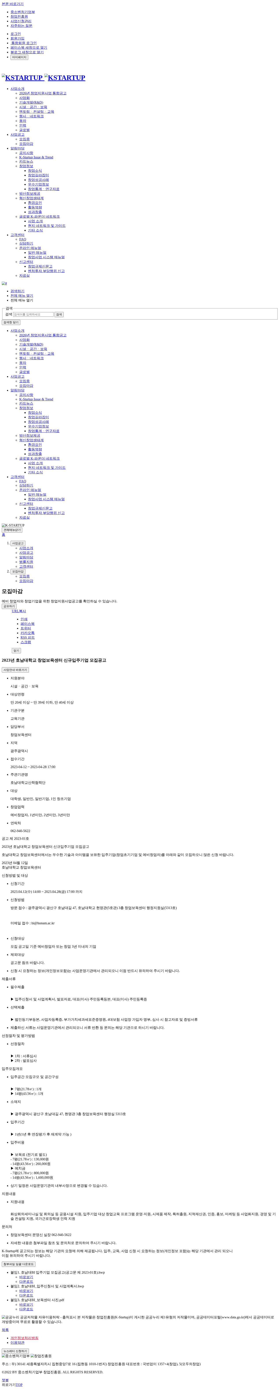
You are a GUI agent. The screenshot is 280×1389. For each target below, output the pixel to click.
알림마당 (17, 390)
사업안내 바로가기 (15, 669)
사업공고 (17, 376)
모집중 (24, 139)
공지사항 (26, 153)
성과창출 (35, 212)
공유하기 (9, 606)
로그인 (15, 34)
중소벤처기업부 (22, 12)
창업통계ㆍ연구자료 (44, 189)
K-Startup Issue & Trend (36, 157)
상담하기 (26, 243)
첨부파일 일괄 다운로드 (19, 1264)
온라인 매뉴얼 (30, 248)
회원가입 (17, 38)
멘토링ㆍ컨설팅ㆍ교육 (36, 111)
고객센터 (17, 477)
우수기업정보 (38, 184)
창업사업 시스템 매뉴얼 (46, 257)
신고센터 (26, 262)
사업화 (24, 98)
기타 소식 (35, 230)
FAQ (22, 239)
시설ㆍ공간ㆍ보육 (33, 107)
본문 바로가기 (13, 4)
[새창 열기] (4, 283)
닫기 (16, 650)
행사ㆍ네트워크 (31, 116)
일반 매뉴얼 (37, 252)
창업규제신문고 (40, 266)
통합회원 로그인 (23, 43)
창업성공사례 (38, 180)
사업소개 (17, 330)
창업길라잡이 (38, 175)
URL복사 (19, 611)
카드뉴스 (26, 161)
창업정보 (26, 166)
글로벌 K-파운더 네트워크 (39, 216)
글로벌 (24, 130)
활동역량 (35, 207)
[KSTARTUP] (43, 78)
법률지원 (26, 562)
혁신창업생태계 (31, 198)
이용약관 (17, 1342)
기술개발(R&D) (31, 102)
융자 (22, 121)
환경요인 (35, 203)
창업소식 (35, 170)
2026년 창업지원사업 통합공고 (42, 93)
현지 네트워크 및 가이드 (47, 226)
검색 (8, 314)
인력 (22, 125)
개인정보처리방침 (24, 1338)
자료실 (24, 275)
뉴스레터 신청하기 (15, 1351)
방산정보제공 (29, 193)
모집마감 (26, 144)
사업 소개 (35, 221)
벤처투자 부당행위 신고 (46, 271)
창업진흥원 (19, 16)
